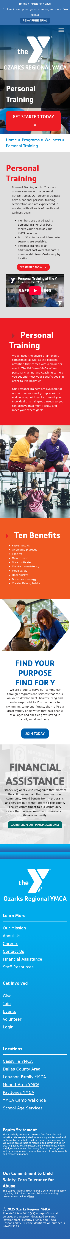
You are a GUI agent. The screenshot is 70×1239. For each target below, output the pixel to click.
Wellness (53, 139)
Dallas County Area (22, 1069)
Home (11, 139)
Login (8, 1027)
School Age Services (23, 1108)
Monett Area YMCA (21, 1084)
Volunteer (12, 1019)
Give (7, 995)
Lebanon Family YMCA (24, 1076)
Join (7, 1003)
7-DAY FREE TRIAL (35, 20)
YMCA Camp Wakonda (24, 1100)
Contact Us (13, 951)
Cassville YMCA (18, 1061)
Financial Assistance (22, 959)
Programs (31, 139)
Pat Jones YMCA (18, 1092)
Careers (10, 943)
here (31, 1196)
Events (9, 1011)
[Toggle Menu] (61, 30)
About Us (11, 935)
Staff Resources (18, 966)
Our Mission (14, 928)
